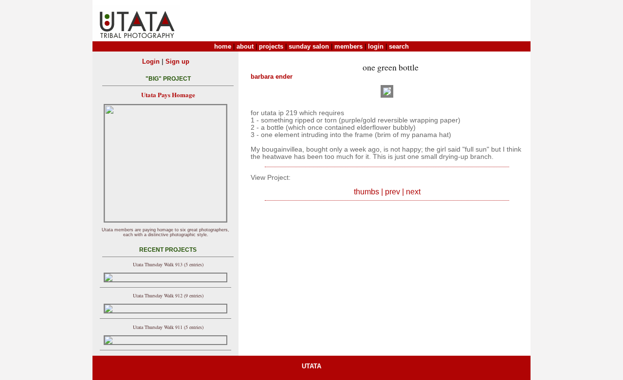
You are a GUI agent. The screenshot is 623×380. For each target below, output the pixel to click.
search (399, 46)
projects (271, 46)
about (245, 46)
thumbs (366, 192)
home (222, 46)
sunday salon (309, 46)
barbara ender (272, 76)
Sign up (177, 61)
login (376, 46)
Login (151, 61)
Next (413, 192)
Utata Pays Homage (168, 94)
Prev (392, 192)
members (348, 46)
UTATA (311, 366)
